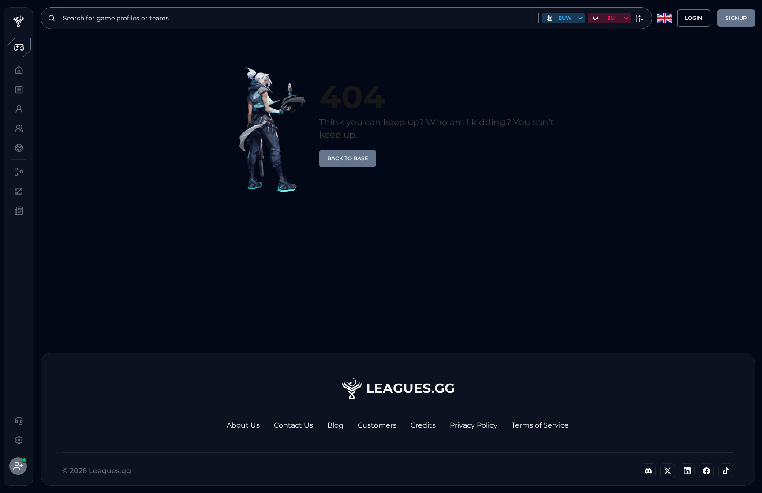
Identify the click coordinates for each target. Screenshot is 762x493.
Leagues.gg (410, 388)
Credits (423, 425)
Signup (736, 18)
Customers (377, 425)
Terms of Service (540, 425)
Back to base (347, 158)
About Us (243, 425)
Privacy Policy (473, 425)
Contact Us (293, 425)
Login (693, 18)
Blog (335, 425)
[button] (18, 47)
